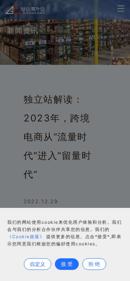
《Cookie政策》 (25, 236)
